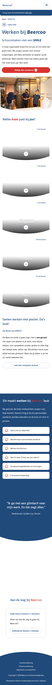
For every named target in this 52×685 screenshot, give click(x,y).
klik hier (28, 13)
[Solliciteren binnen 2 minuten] (26, 622)
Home (4, 19)
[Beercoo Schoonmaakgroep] (8, 5)
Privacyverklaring (26, 666)
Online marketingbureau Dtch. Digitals (30, 681)
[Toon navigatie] (46, 5)
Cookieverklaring (26, 663)
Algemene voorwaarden (26, 670)
